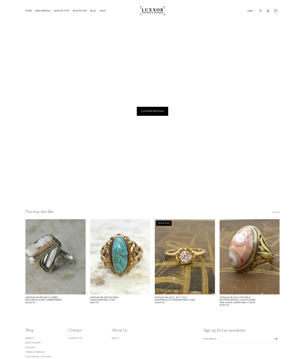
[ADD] (80, 289)
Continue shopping (152, 111)
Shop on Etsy (33, 342)
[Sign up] (276, 339)
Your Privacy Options (38, 356)
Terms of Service (35, 352)
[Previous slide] (30, 257)
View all (276, 212)
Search (29, 338)
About (115, 338)
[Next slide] (80, 257)
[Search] (260, 11)
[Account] (268, 11)
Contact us (75, 338)
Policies (30, 347)
